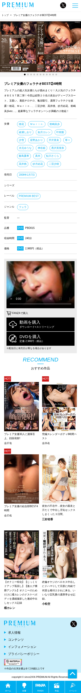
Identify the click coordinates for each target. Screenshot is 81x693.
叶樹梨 (60, 132)
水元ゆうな (25, 147)
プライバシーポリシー (24, 654)
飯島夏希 (24, 155)
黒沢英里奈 (57, 147)
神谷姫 (41, 147)
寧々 (67, 140)
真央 (37, 155)
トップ (5, 15)
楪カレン (9, 607)
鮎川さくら (52, 155)
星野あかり (36, 140)
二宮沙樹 (54, 163)
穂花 (21, 124)
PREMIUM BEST (29, 196)
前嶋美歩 (55, 124)
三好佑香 (47, 519)
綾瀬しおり (25, 132)
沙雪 (21, 140)
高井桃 (23, 163)
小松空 (46, 603)
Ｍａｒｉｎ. (37, 124)
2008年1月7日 (27, 174)
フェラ (23, 207)
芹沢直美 (54, 140)
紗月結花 (38, 163)
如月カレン (44, 132)
